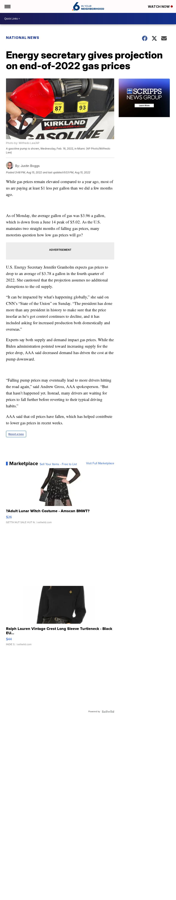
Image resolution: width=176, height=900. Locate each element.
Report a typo (16, 434)
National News (22, 37)
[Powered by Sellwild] (108, 711)
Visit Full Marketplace (100, 463)
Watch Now (159, 7)
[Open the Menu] (7, 6)
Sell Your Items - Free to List (58, 464)
